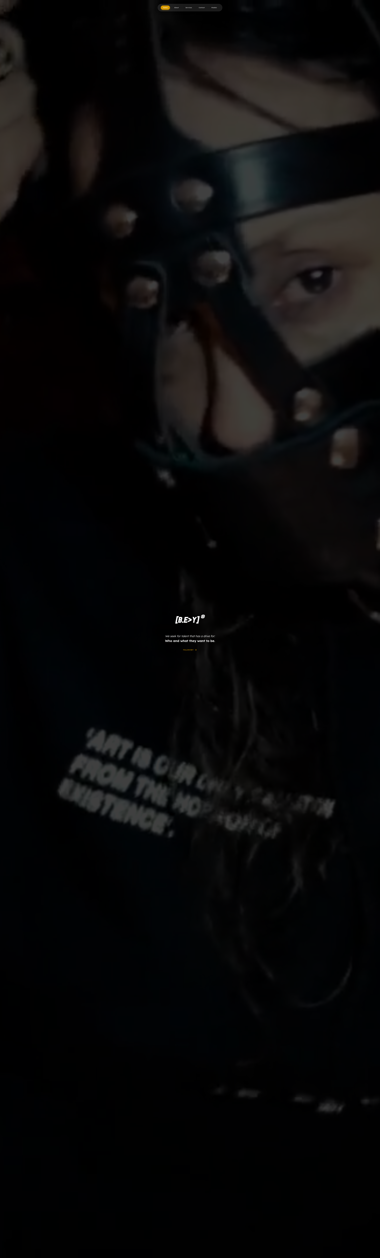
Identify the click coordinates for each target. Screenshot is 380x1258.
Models (214, 8)
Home (165, 8)
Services (189, 8)
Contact (202, 8)
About (176, 8)
